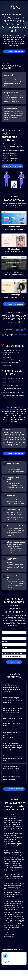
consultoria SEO (16, 924)
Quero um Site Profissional (15, 51)
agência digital (8, 916)
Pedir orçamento (15, 662)
